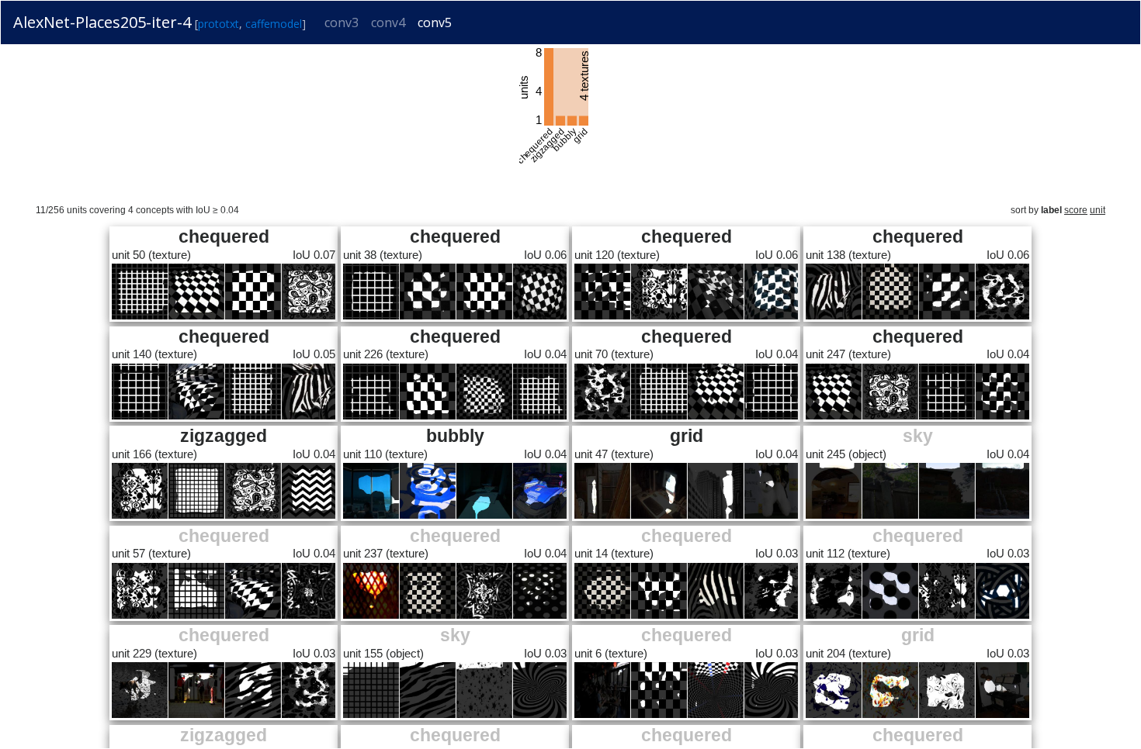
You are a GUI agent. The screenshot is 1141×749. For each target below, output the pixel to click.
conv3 (341, 22)
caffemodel (273, 23)
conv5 (435, 22)
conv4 (388, 22)
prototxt (218, 23)
